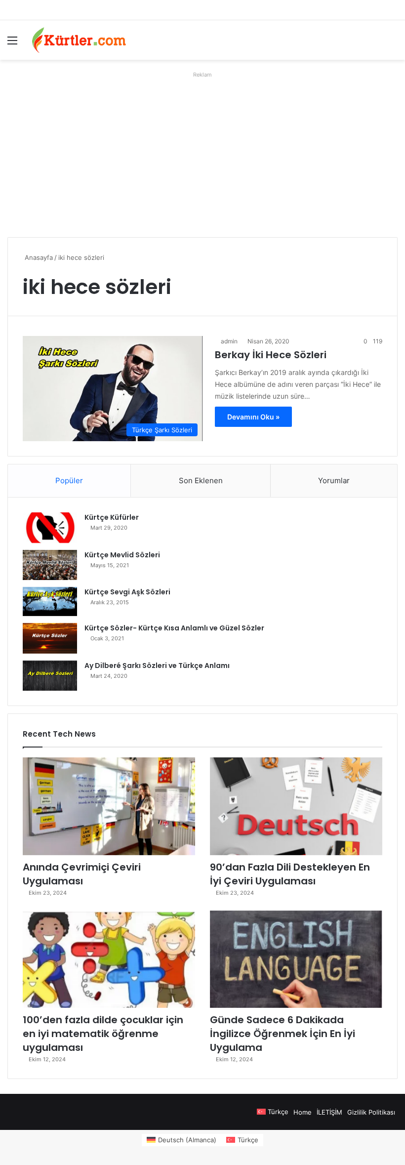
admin (229, 341)
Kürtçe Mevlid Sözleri (122, 555)
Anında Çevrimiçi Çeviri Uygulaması (82, 874)
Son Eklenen (201, 480)
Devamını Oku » (253, 417)
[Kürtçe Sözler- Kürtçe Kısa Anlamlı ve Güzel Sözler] (50, 638)
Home (302, 1112)
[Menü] (12, 44)
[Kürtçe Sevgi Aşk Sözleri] (50, 601)
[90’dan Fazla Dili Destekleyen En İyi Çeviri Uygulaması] (296, 806)
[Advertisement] (202, 151)
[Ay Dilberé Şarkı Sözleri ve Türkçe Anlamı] (50, 676)
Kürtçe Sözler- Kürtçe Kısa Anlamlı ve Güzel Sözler (174, 628)
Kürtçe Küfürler (111, 517)
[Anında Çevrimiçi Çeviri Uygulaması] (109, 806)
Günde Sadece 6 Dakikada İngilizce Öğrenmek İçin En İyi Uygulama (282, 1033)
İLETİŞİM (329, 1112)
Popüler (69, 480)
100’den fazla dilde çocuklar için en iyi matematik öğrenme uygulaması (103, 1033)
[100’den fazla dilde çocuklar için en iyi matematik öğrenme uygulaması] (109, 959)
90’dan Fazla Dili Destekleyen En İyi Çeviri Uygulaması (290, 874)
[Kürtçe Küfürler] (50, 527)
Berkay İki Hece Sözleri (270, 355)
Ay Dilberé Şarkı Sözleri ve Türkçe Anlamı (157, 665)
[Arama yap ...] (393, 44)
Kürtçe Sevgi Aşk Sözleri (127, 592)
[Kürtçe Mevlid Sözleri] (50, 565)
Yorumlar (334, 480)
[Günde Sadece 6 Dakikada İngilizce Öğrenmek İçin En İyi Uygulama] (296, 959)
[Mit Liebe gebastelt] (79, 40)
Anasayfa (38, 257)
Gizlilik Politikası (371, 1112)
